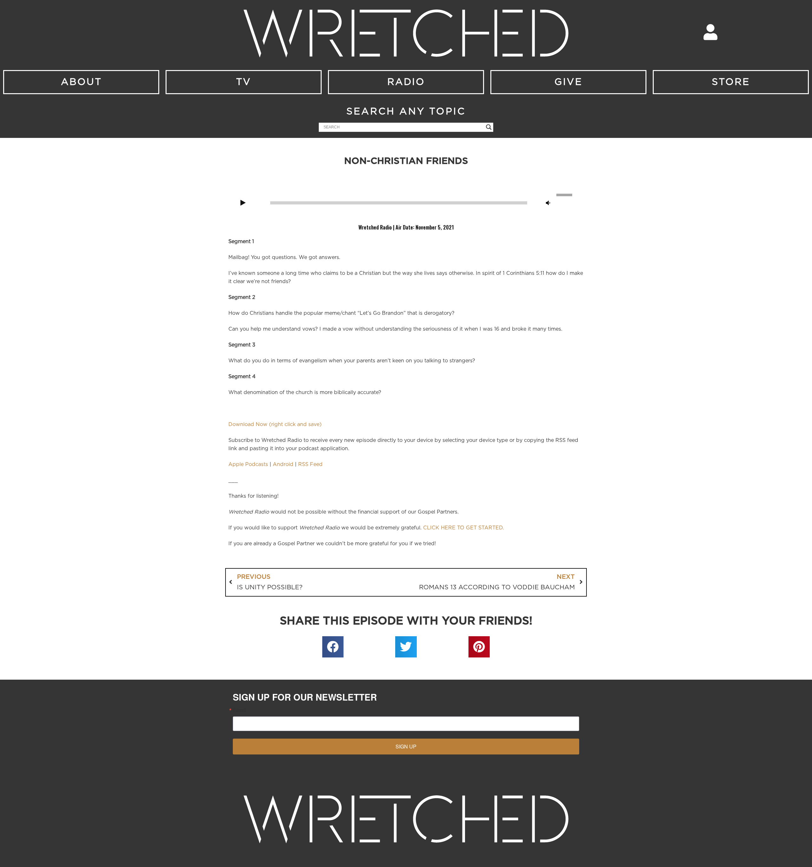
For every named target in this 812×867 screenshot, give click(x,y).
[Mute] (548, 203)
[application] (406, 202)
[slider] (565, 194)
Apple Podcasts (248, 464)
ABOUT (81, 82)
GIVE (568, 82)
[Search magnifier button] (488, 127)
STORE (731, 82)
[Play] (243, 203)
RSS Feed (310, 464)
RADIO (406, 82)
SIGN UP (406, 746)
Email (239, 710)
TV (243, 82)
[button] (333, 647)
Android (283, 464)
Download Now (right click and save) (275, 424)
